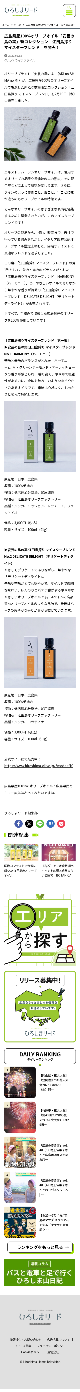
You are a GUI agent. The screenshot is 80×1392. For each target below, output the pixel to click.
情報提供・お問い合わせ (26, 1339)
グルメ (17, 24)
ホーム (6, 24)
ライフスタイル (25, 60)
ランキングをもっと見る (40, 1247)
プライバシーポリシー (51, 1345)
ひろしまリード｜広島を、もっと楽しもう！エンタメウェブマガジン (21, 10)
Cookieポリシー (31, 1352)
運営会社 (53, 1352)
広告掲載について (58, 1339)
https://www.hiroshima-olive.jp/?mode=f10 (38, 765)
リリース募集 (22, 1345)
